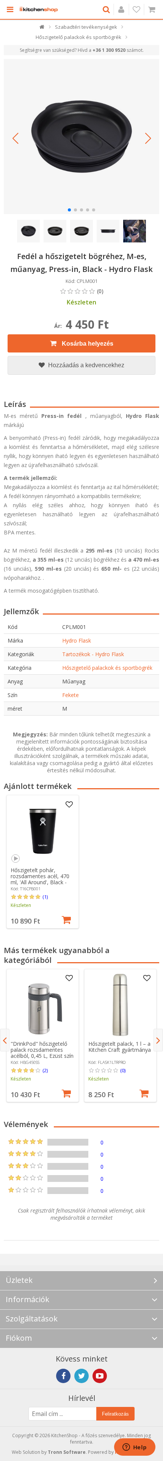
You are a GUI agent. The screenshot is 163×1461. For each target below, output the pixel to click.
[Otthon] (42, 28)
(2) (45, 1070)
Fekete (70, 695)
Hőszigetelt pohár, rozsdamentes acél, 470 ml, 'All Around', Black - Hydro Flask (40, 879)
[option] (43, 861)
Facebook (63, 1376)
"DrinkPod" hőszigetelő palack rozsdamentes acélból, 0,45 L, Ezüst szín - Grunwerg (42, 1052)
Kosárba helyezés (86, 343)
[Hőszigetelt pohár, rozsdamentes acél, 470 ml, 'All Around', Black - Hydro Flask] (43, 831)
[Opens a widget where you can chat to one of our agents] (134, 1447)
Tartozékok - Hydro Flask (93, 654)
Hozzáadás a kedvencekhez (85, 365)
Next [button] (158, 1040)
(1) (45, 896)
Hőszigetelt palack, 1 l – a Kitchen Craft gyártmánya (119, 1046)
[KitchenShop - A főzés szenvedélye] (39, 9)
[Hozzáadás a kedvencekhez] (69, 804)
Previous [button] (4, 1040)
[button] (15, 138)
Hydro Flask (76, 640)
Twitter (81, 1376)
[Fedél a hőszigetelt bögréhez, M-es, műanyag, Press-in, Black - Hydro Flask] (81, 136)
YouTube (99, 1376)
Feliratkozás (115, 1414)
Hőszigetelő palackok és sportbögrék (107, 667)
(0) (122, 1070)
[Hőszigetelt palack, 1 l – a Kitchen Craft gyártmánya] (120, 1005)
